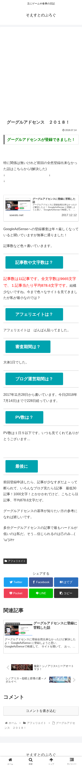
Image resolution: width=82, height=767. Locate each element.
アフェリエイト (17, 561)
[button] (73, 502)
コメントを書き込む (41, 711)
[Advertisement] (41, 71)
